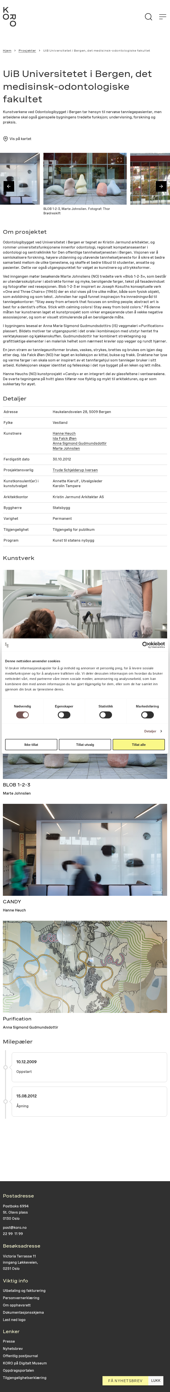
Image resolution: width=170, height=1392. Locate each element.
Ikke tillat (31, 744)
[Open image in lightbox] (32, 159)
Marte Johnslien (66, 448)
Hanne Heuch (64, 433)
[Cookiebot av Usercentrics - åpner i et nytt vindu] (145, 645)
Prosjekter (27, 50)
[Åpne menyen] (162, 16)
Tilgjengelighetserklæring (24, 1378)
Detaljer (150, 731)
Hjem (7, 50)
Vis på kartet (20, 139)
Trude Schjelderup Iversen (75, 470)
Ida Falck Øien (65, 438)
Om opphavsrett (17, 1305)
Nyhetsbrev (13, 1349)
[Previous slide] (9, 186)
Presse (9, 1341)
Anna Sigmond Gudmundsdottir (80, 443)
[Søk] (148, 16)
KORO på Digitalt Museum (25, 1363)
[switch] (64, 714)
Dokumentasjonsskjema (23, 1312)
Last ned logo (14, 1320)
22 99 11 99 (13, 1234)
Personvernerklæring (21, 1298)
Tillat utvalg (85, 744)
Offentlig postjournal (20, 1356)
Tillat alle (139, 744)
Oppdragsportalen (18, 1370)
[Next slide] (161, 186)
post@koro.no (15, 1227)
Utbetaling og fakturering (24, 1291)
